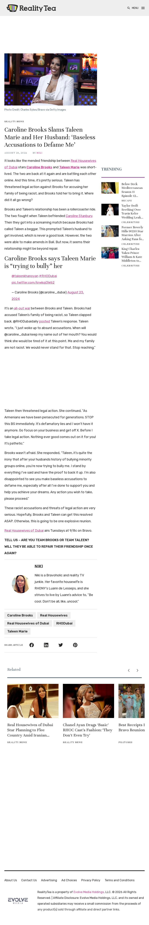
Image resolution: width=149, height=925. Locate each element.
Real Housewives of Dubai (24, 531)
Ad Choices (69, 880)
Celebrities (131, 222)
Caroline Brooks (39, 167)
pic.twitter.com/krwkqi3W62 (33, 283)
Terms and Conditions (119, 880)
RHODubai (64, 623)
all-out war (22, 308)
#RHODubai (48, 276)
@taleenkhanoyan (25, 276)
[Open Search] (128, 8)
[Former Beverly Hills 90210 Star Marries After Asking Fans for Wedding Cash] (110, 231)
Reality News (14, 121)
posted (44, 321)
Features (125, 742)
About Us (10, 880)
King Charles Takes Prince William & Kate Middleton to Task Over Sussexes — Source (132, 255)
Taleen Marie (69, 167)
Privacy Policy (90, 880)
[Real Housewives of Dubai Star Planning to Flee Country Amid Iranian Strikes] (33, 701)
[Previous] (128, 670)
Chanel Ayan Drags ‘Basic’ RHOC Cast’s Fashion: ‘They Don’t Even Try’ (87, 730)
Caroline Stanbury (79, 216)
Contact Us (29, 880)
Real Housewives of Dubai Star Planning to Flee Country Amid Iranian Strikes (30, 730)
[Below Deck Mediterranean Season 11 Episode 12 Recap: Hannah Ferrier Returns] (110, 188)
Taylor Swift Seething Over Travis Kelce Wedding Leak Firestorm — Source (131, 211)
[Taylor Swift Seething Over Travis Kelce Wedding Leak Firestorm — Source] (110, 209)
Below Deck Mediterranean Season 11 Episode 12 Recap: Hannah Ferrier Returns (132, 190)
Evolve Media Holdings (89, 892)
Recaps (127, 200)
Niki (39, 152)
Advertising (49, 880)
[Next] (137, 670)
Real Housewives (54, 615)
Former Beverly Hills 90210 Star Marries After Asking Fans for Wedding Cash (132, 233)
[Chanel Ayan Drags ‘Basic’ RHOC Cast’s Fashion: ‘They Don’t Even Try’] (88, 701)
